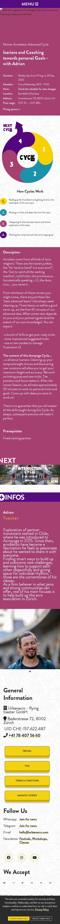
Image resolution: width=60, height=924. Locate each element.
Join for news (28, 819)
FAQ (27, 765)
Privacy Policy (42, 909)
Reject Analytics (41, 919)
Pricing (27, 751)
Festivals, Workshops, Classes (33, 840)
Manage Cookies (27, 795)
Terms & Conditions (27, 780)
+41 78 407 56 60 (24, 735)
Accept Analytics (19, 919)
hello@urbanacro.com (33, 832)
